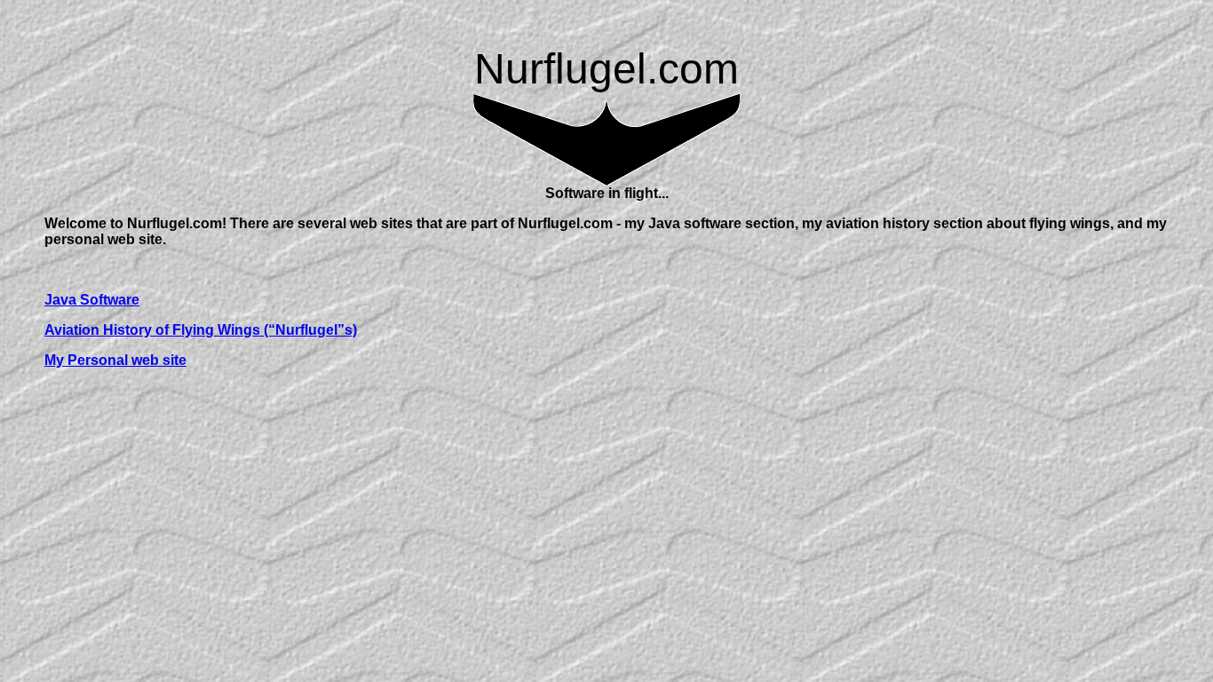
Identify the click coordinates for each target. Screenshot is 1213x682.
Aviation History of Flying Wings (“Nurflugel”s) (200, 329)
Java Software (91, 299)
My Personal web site (115, 360)
